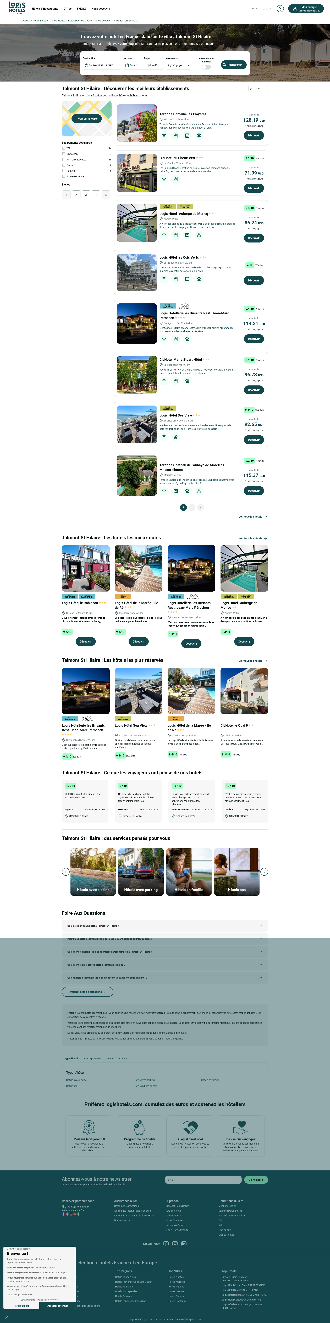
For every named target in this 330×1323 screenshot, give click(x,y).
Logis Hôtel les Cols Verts (180, 257)
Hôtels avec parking (144, 1080)
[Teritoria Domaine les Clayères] (137, 123)
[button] (7, 1317)
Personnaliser (21, 1305)
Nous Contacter (174, 1220)
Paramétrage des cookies (231, 1215)
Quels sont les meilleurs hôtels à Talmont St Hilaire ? (96, 964)
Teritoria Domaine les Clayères (183, 114)
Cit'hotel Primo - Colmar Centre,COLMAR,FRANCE (235, 1278)
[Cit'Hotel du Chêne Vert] (137, 173)
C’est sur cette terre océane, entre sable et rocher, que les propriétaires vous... (191, 624)
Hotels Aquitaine (124, 1286)
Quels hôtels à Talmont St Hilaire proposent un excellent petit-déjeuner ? (107, 977)
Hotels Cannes (176, 1296)
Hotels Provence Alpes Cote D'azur (133, 1281)
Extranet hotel (173, 1210)
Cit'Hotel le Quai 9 (235, 725)
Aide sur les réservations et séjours (132, 1210)
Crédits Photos (226, 1234)
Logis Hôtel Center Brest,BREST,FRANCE (243, 1285)
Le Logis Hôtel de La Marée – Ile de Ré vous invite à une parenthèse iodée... (138, 619)
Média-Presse (173, 1215)
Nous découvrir (101, 8)
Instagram (175, 1244)
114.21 (254, 323)
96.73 (254, 374)
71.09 (254, 172)
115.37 (254, 475)
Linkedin (184, 1244)
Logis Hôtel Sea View (176, 415)
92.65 (254, 424)
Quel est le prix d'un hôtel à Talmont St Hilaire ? (93, 925)
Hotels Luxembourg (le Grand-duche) (81, 1305)
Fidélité (81, 8)
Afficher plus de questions (85, 992)
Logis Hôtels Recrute (177, 1230)
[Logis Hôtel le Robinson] (86, 568)
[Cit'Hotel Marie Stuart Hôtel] (137, 375)
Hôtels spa (72, 1086)
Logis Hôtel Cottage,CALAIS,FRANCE (241, 1299)
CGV (220, 1220)
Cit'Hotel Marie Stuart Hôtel (181, 359)
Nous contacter (122, 1220)
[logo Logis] (17, 7)
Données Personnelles (230, 1210)
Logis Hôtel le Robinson (80, 602)
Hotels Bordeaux (177, 1301)
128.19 (254, 120)
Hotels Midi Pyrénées (126, 1291)
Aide (220, 1225)
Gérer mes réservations (126, 1206)
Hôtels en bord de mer (145, 1086)
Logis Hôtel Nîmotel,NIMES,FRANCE (241, 1290)
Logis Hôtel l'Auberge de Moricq (184, 213)
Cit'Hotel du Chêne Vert (178, 157)
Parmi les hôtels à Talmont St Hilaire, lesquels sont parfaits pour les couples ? (109, 938)
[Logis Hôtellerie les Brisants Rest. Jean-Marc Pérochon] (137, 323)
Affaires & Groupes (176, 1225)
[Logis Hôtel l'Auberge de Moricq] (137, 223)
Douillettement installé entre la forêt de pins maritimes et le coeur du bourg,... (83, 619)
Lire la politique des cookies (19, 1294)
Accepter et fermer (57, 1305)
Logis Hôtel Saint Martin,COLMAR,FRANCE (244, 1294)
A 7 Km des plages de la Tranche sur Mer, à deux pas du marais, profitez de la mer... (244, 619)
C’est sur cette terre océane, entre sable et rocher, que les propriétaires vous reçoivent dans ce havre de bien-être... (196, 329)
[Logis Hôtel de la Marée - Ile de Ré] (139, 568)
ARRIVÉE (128, 58)
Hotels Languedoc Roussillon (130, 1301)
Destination (89, 58)
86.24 (254, 222)
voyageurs (172, 58)
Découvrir (254, 135)
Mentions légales (227, 1206)
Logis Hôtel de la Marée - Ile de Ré (136, 605)
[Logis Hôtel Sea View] (137, 424)
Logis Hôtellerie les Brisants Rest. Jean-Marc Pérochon (189, 605)
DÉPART (147, 58)
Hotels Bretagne (123, 1296)
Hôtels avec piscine (76, 1080)
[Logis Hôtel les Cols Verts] (137, 272)
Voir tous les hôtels (250, 516)
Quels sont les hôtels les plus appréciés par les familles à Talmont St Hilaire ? (109, 951)
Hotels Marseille (176, 1281)
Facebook (166, 1244)
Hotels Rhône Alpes (125, 1277)
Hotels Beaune (176, 1291)
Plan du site (224, 1230)
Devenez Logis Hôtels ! (178, 1206)
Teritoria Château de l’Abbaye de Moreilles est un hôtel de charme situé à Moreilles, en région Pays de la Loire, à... (197, 481)
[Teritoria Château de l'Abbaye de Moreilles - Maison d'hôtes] (137, 475)
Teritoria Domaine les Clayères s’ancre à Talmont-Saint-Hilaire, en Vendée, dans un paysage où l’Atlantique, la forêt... (194, 126)
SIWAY (197, 1319)
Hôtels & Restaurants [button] (45, 8)
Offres (68, 8)
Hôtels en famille (210, 1080)
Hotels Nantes (176, 1277)
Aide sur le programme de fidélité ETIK (134, 1215)
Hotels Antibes (176, 1286)
